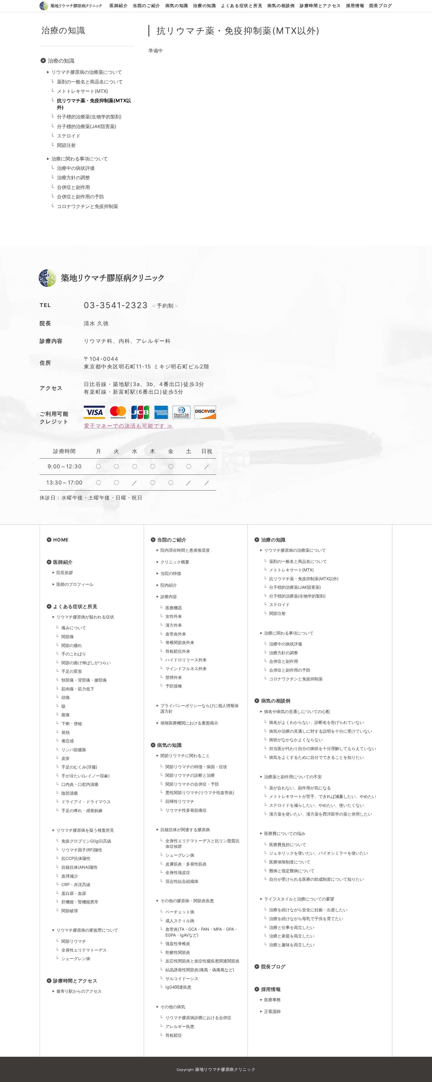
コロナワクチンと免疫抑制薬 (87, 206)
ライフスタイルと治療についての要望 (299, 898)
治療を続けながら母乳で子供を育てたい (306, 918)
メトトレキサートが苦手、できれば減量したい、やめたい (322, 796)
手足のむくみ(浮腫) (79, 766)
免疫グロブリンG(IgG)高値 (86, 840)
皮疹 (65, 758)
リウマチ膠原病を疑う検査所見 (85, 830)
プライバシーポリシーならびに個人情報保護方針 (199, 708)
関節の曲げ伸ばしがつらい (86, 662)
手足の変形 (71, 671)
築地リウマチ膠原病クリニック (225, 1069)
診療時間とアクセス (320, 6)
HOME (61, 540)
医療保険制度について (289, 861)
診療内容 (168, 596)
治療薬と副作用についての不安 (293, 776)
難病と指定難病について (291, 870)
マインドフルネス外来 (186, 668)
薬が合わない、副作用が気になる (300, 787)
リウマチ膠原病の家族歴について (87, 929)
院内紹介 (168, 585)
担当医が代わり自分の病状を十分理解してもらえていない (322, 748)
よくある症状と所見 (241, 6)
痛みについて (73, 627)
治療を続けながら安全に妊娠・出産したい (308, 909)
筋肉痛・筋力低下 (77, 688)
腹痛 (65, 714)
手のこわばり (73, 653)
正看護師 (272, 1011)
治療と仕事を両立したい (291, 927)
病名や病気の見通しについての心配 (297, 711)
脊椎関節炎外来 (179, 642)
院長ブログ (380, 6)
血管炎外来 (175, 633)
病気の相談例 (281, 6)
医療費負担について (287, 844)
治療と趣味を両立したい (291, 944)
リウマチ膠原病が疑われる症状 (85, 616)
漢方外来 (173, 625)
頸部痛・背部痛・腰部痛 (84, 679)
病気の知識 (176, 6)
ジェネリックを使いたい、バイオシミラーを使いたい (318, 852)
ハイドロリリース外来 (186, 659)
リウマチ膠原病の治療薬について (86, 72)
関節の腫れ (71, 645)
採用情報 (355, 6)
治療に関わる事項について (79, 159)
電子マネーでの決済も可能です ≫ (128, 426)
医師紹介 (119, 6)
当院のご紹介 (146, 6)
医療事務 (272, 999)
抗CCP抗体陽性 (76, 858)
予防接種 (173, 685)
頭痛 (65, 697)
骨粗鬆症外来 (177, 651)
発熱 (65, 732)
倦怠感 (67, 740)
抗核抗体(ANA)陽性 (79, 867)
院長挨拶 (64, 572)
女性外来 (173, 616)
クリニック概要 (174, 561)
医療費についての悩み (284, 833)
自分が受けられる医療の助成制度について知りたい (316, 879)
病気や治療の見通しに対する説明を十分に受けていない (320, 731)
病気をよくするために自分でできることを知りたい (316, 757)
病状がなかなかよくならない (296, 739)
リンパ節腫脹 (73, 749)
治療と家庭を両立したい (291, 935)
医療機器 (173, 607)
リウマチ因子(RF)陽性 (81, 849)
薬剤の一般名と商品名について (90, 82)
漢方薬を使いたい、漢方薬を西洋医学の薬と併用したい (320, 813)
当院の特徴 (170, 573)
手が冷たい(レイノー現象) (85, 775)
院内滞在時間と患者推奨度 (185, 550)
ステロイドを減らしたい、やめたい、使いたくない (316, 805)
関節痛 (67, 636)
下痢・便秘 (71, 723)
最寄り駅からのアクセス (79, 991)
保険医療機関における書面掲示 (189, 722)
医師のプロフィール (74, 584)
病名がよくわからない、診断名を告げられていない (316, 722)
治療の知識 (204, 6)
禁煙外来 (173, 677)
